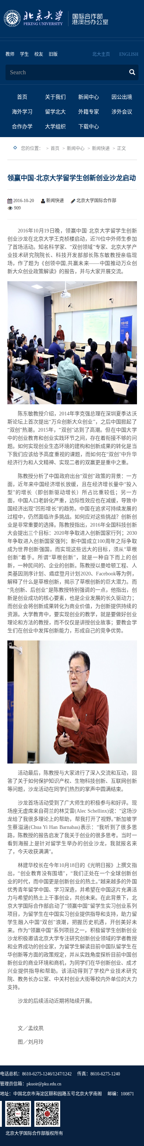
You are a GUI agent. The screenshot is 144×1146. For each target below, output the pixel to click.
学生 (24, 54)
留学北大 (55, 112)
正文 (121, 148)
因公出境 (122, 97)
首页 (22, 97)
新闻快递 (101, 148)
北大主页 (101, 54)
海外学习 (22, 112)
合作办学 (22, 126)
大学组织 (55, 126)
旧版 (53, 54)
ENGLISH (128, 54)
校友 (38, 54)
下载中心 (88, 126)
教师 (10, 54)
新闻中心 (88, 97)
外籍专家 (88, 112)
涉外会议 (122, 112)
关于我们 (55, 97)
